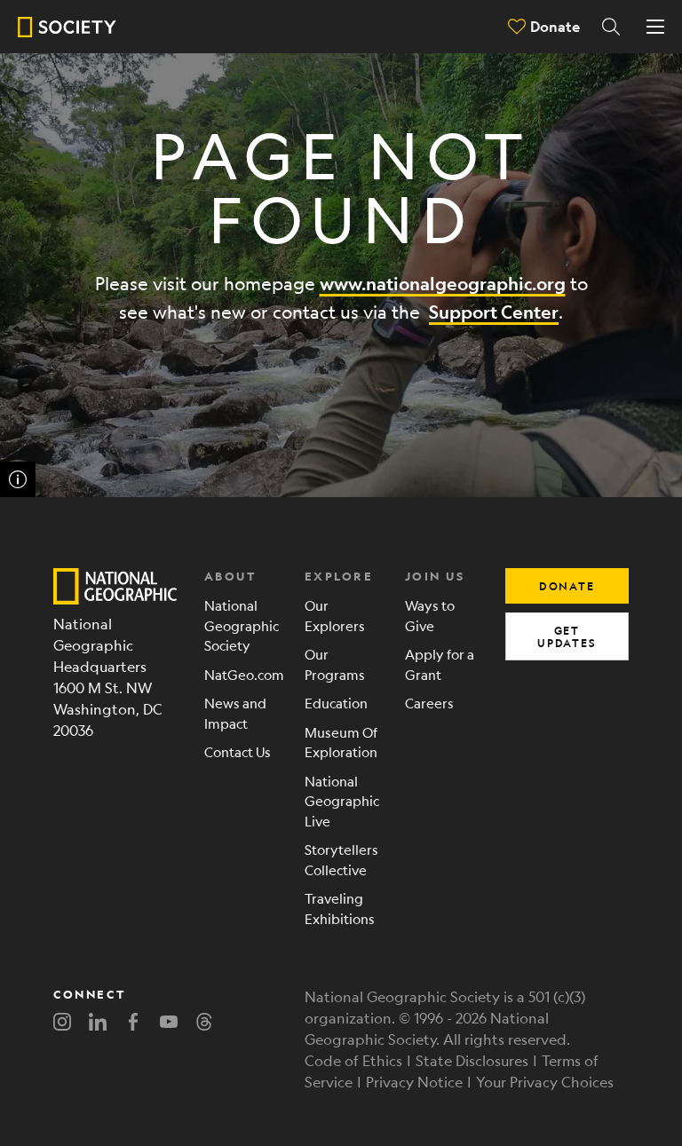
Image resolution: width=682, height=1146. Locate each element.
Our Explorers (335, 615)
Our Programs (335, 664)
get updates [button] (567, 636)
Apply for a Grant (439, 664)
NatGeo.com (241, 674)
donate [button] (567, 586)
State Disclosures (472, 1060)
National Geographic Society (241, 625)
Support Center (494, 312)
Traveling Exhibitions (340, 908)
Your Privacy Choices (545, 1081)
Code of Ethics (353, 1060)
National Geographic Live (341, 800)
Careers (429, 702)
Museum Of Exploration (341, 742)
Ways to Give (430, 615)
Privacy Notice (414, 1081)
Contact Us (237, 751)
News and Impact (235, 712)
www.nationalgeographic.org (443, 284)
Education (336, 702)
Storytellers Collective (341, 859)
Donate (555, 26)
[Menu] (655, 27)
